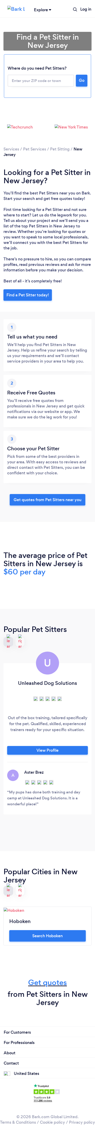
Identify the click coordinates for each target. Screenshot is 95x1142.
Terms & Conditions (18, 1122)
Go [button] (81, 80)
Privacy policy (82, 1122)
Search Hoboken (47, 936)
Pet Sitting (60, 149)
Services (11, 149)
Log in (85, 9)
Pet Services (34, 149)
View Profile (47, 750)
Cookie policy (52, 1122)
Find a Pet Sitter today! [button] (27, 295)
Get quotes (47, 982)
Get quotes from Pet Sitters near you (47, 500)
